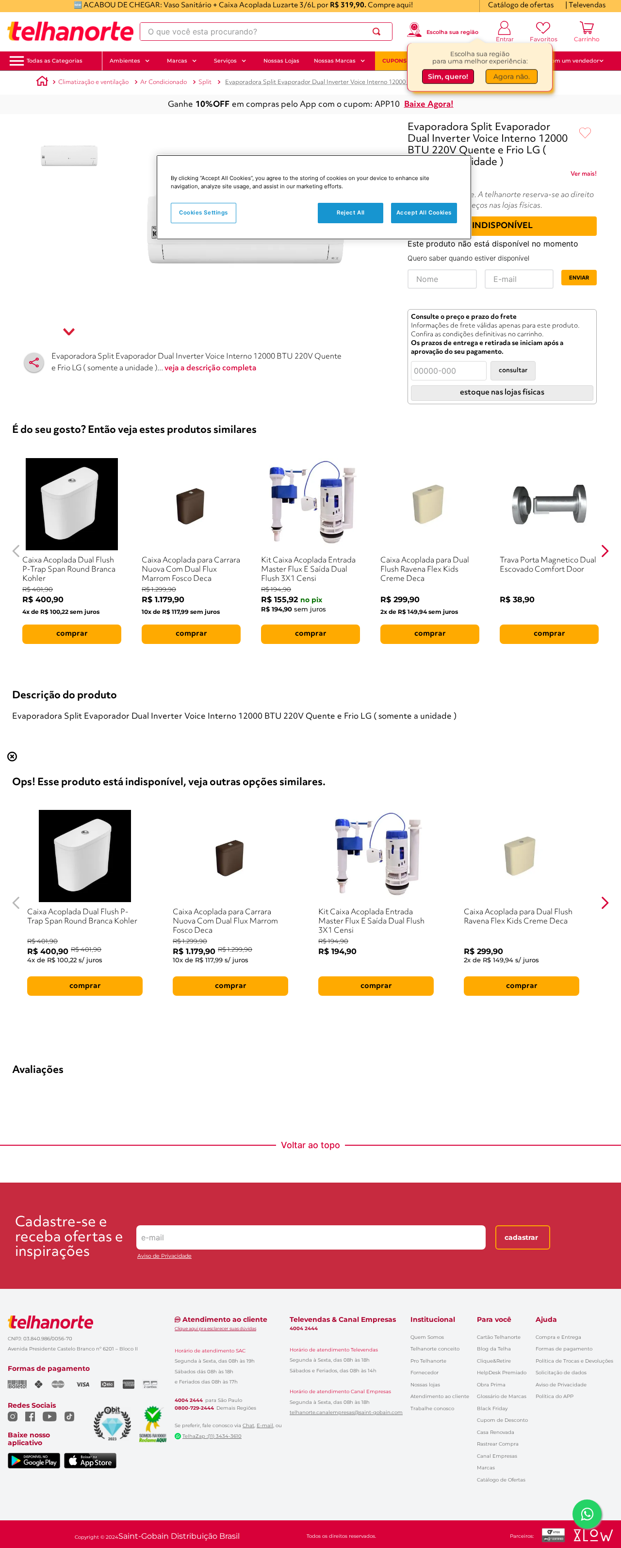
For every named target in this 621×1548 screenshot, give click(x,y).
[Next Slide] (605, 551)
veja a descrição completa (210, 368)
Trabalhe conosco (432, 1408)
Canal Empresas (497, 1456)
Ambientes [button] (125, 60)
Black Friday (492, 1408)
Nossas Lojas (281, 60)
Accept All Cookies (424, 212)
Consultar (513, 370)
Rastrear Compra (498, 1444)
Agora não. (511, 78)
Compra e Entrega (558, 1337)
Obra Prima (491, 1385)
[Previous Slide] (16, 551)
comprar (72, 634)
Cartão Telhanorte (499, 1337)
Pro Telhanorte (428, 1361)
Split (205, 82)
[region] (314, 197)
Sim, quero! (448, 78)
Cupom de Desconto (502, 1420)
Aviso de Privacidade (164, 1256)
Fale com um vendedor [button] (567, 60)
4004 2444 (189, 1400)
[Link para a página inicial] (42, 82)
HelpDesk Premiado (501, 1372)
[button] (54, 60)
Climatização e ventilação (93, 82)
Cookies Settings (203, 212)
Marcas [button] (177, 60)
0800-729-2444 (194, 1408)
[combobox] (266, 31)
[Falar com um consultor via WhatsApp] (587, 1514)
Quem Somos (427, 1337)
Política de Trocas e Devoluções (574, 1361)
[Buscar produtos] (378, 31)
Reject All (351, 212)
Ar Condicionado (163, 82)
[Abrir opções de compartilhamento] (34, 362)
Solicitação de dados (561, 1372)
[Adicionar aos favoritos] (585, 133)
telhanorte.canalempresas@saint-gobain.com (346, 1413)
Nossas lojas (425, 1385)
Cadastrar (521, 1237)
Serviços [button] (225, 60)
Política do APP (554, 1396)
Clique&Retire (494, 1361)
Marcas (486, 1468)
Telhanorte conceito (434, 1349)
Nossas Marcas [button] (335, 60)
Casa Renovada (495, 1432)
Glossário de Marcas (501, 1396)
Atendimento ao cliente (439, 1396)
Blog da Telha (494, 1349)
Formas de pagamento (564, 1349)
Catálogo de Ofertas (501, 1480)
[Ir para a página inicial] (70, 31)
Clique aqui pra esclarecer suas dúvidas (215, 1328)
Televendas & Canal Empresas (343, 1319)
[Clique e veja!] (584, 175)
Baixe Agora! (429, 104)
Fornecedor (424, 1372)
